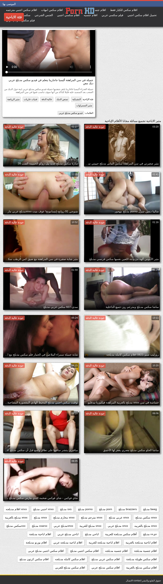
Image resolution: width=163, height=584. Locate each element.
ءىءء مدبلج (150, 534)
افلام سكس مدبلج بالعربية (141, 567)
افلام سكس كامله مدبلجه (70, 559)
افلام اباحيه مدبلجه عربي (67, 542)
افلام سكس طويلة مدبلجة (141, 559)
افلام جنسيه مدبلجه (116, 550)
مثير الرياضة (13, 99)
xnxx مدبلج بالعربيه (145, 525)
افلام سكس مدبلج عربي (105, 567)
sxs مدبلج (66, 509)
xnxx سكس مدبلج (146, 517)
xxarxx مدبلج (39, 525)
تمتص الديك (62, 99)
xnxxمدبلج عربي (63, 525)
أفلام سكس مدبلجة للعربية (121, 534)
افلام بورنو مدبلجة (36, 542)
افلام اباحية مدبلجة (40, 534)
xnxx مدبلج (40, 517)
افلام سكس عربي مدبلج (105, 559)
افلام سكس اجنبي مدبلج (84, 550)
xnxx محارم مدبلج (64, 517)
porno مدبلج (85, 509)
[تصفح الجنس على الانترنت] (65, 17)
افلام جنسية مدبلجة (145, 550)
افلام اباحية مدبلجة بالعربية (141, 542)
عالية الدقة (47, 99)
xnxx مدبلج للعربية (90, 525)
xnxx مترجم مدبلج (91, 517)
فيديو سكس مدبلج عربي (71, 113)
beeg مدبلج (150, 509)
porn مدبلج (105, 509)
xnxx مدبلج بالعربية (16, 517)
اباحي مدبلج (92, 534)
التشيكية (76, 99)
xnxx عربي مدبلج (119, 517)
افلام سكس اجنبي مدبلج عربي (46, 550)
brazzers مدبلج (127, 509)
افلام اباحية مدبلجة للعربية (104, 542)
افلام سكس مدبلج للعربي (70, 567)
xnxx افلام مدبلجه (16, 509)
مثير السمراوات (84, 105)
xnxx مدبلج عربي (118, 525)
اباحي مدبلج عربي (68, 534)
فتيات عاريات (30, 99)
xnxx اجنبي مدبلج (43, 509)
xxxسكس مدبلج (15, 525)
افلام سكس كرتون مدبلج (34, 559)
